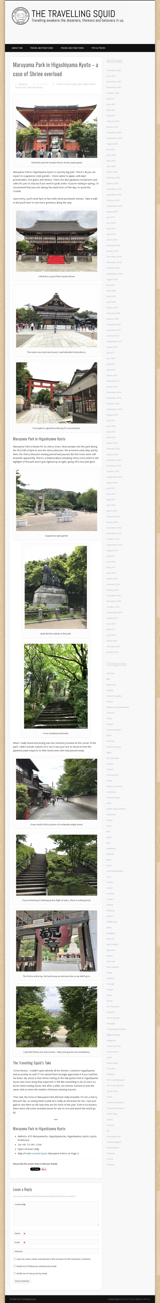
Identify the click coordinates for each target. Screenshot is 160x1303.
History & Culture (114, 786)
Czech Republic (114, 729)
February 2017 (113, 381)
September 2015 (114, 477)
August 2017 (112, 347)
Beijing (110, 690)
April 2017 (111, 369)
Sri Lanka (111, 1068)
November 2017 (114, 330)
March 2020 (112, 172)
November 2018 (114, 262)
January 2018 (112, 318)
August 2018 (112, 279)
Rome (109, 995)
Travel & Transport (115, 1102)
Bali (108, 679)
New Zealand (113, 967)
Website (18, 1251)
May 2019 (111, 228)
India (109, 803)
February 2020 (113, 177)
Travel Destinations (41, 48)
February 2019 (113, 245)
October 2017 (113, 335)
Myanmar (111, 950)
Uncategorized (113, 1136)
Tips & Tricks (98, 48)
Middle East (112, 921)
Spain (109, 1057)
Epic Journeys (113, 758)
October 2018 (113, 268)
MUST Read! (112, 944)
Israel (109, 825)
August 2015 (112, 482)
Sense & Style (113, 1017)
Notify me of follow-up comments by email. (37, 1266)
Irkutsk (109, 820)
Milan (109, 927)
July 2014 (111, 556)
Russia (109, 1000)
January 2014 (112, 589)
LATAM (110, 882)
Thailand (111, 1074)
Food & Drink (113, 775)
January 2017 (112, 386)
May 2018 (111, 296)
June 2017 (111, 358)
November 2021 (114, 87)
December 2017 (114, 324)
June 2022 (111, 76)
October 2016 (113, 403)
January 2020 (112, 183)
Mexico (110, 916)
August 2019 (112, 211)
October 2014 (113, 539)
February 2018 (113, 313)
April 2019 (111, 234)
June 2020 (111, 155)
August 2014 (112, 550)
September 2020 (114, 138)
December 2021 (114, 81)
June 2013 (111, 623)
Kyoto (80, 84)
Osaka (109, 972)
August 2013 (112, 618)
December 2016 (114, 392)
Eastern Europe (114, 746)
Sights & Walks (89, 84)
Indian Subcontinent (116, 808)
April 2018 (111, 301)
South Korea (112, 1051)
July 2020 (111, 149)
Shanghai (111, 1023)
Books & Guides (114, 695)
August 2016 (112, 414)
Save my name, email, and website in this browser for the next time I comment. (54, 1259)
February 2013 (113, 646)
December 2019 (114, 189)
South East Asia (114, 1046)
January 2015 (112, 522)
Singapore (111, 1040)
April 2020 (111, 166)
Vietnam (110, 1164)
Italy (108, 831)
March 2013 (112, 640)
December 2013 (114, 595)
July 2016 (111, 420)
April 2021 (111, 115)
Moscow (110, 938)
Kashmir (110, 854)
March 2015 (112, 510)
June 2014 (111, 561)
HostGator (111, 791)
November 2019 (114, 194)
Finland (110, 769)
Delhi (109, 735)
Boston (110, 701)
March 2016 (112, 443)
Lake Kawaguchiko (115, 871)
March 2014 (112, 578)
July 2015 (111, 488)
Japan (74, 84)
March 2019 (112, 239)
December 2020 (114, 132)
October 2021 (113, 93)
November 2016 (114, 397)
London (110, 899)
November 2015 (114, 465)
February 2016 (113, 448)
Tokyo (109, 1096)
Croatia (110, 724)
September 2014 (114, 544)
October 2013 (113, 606)
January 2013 (112, 652)
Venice (110, 1159)
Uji (108, 1130)
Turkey (110, 1119)
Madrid (110, 904)
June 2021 (111, 104)
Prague (110, 989)
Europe (110, 763)
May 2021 (111, 110)
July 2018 (111, 285)
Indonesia (111, 814)
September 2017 (114, 341)
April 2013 (111, 635)
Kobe (109, 859)
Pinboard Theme (127, 1299)
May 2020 (111, 160)
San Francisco (113, 1006)
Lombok (110, 893)
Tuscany (110, 1125)
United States (113, 1147)
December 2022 (114, 70)
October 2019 (113, 200)
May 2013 (111, 629)
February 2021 (113, 121)
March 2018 (112, 307)
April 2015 (111, 505)
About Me (17, 48)
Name (20, 1233)
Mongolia (111, 933)
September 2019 (114, 206)
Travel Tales (112, 1113)
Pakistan (110, 978)
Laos (109, 876)
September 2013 (114, 612)
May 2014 (111, 567)
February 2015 (113, 516)
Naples (110, 955)
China (109, 718)
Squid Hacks (112, 1063)
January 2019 (112, 251)
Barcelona (111, 684)
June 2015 (111, 493)
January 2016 (112, 454)
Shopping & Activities (116, 1029)
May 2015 (111, 499)
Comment (20, 1204)
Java (108, 842)
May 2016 (111, 431)
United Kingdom (114, 1142)
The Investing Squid (116, 1079)
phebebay (23, 84)
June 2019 (111, 222)
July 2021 (111, 98)
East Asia (67, 84)
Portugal (110, 983)
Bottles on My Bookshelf (118, 707)
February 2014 (113, 584)
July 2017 (111, 352)
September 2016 (114, 409)
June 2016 (111, 426)
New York (111, 961)
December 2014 (114, 527)
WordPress (145, 1299)
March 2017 (112, 375)
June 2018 (111, 290)
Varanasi (111, 1153)
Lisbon (110, 887)
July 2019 (111, 217)
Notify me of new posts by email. (32, 1273)
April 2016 (111, 437)
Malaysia (110, 910)
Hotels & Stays (113, 797)
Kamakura (111, 848)
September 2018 (114, 273)
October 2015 (113, 471)
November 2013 (114, 601)
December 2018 (114, 256)
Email (20, 1242)
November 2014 (114, 533)
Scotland (111, 1012)
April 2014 (111, 573)
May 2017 (111, 364)
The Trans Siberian (115, 1085)
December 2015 (114, 460)
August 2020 (112, 143)
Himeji (109, 780)
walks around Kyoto (36, 1153)
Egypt (109, 752)
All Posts (60, 84)
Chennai (110, 712)
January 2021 (112, 126)
